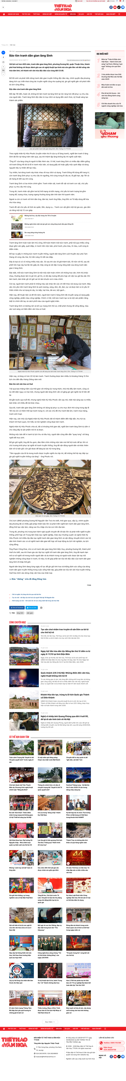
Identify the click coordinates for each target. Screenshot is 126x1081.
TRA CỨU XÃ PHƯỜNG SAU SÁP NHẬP (95, 1)
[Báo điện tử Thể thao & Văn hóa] (63, 7)
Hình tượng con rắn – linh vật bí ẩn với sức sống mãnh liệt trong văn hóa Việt (35, 601)
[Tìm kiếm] (3, 7)
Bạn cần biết (110, 14)
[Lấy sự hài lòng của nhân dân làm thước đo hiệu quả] (21, 970)
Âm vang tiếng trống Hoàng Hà (35, 232)
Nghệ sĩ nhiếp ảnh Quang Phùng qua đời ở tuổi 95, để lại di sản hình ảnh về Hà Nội (64, 717)
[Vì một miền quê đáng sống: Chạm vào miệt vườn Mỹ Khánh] (50, 747)
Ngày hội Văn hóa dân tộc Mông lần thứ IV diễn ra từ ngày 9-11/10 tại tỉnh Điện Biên (65, 652)
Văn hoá (12, 45)
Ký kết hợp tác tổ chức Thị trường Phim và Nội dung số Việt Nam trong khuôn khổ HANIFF (78, 815)
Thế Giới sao (99, 14)
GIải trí (89, 14)
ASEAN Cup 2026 (13, 14)
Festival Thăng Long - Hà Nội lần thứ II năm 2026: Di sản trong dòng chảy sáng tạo (77, 787)
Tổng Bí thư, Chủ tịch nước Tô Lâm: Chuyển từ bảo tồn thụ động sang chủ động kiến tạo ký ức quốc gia (50, 898)
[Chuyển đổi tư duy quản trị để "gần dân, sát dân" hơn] (78, 747)
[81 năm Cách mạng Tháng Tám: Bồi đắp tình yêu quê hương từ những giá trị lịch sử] (21, 998)
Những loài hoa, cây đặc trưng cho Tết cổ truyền (40, 216)
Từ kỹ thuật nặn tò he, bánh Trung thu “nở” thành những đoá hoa (50, 982)
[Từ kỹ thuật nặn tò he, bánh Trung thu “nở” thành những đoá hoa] (50, 970)
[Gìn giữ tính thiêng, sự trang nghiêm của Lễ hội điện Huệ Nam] (21, 885)
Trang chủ (4, 45)
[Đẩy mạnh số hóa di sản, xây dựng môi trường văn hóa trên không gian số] (78, 998)
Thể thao (36, 14)
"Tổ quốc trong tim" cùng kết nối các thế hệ (77, 954)
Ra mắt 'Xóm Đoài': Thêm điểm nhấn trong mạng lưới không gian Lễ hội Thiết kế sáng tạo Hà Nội (21, 815)
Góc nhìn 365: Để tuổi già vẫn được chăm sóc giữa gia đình (48, 869)
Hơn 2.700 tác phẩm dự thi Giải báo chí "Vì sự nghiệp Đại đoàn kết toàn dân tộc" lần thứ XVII (78, 983)
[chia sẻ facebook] (3, 57)
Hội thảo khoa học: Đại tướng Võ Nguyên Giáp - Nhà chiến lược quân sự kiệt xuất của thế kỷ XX (20, 842)
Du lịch (81, 14)
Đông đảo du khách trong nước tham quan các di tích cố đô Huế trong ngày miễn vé (77, 927)
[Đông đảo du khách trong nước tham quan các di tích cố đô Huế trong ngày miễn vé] (78, 915)
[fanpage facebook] (111, 7)
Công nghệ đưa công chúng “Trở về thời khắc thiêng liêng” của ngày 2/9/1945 (49, 955)
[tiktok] (119, 7)
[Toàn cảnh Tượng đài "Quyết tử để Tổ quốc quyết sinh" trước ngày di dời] (21, 747)
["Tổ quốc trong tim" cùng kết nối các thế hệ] (78, 943)
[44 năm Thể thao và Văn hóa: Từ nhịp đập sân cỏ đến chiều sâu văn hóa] (78, 857)
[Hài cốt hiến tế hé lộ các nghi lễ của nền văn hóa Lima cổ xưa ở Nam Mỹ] (21, 915)
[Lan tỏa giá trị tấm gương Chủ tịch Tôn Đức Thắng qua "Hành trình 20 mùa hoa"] (50, 830)
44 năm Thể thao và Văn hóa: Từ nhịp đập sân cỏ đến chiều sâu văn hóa (77, 870)
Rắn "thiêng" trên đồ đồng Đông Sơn (29, 579)
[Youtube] (120, 1)
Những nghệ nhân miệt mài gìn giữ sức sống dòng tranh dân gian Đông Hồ (49, 224)
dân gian (30, 613)
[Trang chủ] (3, 14)
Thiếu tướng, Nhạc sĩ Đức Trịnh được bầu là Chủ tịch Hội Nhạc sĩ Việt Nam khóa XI (49, 1010)
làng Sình (20, 613)
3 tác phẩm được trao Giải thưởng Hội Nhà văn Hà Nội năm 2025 (111, 76)
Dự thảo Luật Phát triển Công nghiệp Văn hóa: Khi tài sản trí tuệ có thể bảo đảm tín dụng (78, 897)
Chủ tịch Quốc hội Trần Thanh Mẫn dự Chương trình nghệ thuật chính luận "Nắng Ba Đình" (21, 787)
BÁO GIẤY (80, 1)
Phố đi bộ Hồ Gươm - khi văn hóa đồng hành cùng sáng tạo (110, 95)
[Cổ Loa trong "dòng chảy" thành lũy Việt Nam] (50, 802)
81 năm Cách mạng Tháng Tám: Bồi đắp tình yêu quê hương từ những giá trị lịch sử (20, 1010)
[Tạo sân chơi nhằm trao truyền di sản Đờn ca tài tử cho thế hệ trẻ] (24, 634)
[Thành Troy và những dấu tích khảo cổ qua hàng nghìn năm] (78, 830)
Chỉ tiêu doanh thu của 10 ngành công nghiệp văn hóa (112, 105)
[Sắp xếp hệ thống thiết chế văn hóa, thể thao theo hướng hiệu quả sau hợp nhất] (21, 943)
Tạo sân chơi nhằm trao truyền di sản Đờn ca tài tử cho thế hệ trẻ (65, 631)
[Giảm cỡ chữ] (3, 74)
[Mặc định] (3, 70)
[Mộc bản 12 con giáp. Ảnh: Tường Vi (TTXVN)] (50, 487)
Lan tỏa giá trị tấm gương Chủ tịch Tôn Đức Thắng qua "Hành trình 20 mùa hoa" (50, 842)
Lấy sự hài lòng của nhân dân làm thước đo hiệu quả (21, 982)
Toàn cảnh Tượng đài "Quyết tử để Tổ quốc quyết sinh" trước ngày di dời (21, 760)
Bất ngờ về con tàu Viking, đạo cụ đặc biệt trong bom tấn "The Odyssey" (50, 927)
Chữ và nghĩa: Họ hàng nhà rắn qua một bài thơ (26, 594)
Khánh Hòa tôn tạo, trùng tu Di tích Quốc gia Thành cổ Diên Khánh (65, 696)
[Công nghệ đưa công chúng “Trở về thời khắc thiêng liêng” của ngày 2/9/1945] (50, 943)
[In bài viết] (3, 62)
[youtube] (115, 7)
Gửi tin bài (112, 1)
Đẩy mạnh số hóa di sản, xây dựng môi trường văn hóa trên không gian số (78, 1010)
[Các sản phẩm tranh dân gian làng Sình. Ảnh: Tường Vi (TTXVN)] (50, 125)
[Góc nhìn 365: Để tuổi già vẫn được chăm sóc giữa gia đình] (50, 857)
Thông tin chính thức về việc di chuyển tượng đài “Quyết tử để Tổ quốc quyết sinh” (50, 787)
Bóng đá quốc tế (61, 14)
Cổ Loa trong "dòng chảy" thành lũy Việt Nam (49, 814)
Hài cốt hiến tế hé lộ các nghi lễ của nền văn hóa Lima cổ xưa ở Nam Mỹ (20, 927)
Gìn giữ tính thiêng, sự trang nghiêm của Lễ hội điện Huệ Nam (21, 896)
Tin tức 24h (26, 14)
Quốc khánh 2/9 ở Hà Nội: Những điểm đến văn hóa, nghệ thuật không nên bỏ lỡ (65, 674)
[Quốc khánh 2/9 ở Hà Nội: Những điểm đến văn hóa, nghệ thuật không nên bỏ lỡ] (24, 678)
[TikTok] (124, 1)
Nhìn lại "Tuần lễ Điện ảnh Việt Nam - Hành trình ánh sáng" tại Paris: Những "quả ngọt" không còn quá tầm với (111, 64)
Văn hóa (73, 14)
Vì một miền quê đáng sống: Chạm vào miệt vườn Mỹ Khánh (49, 759)
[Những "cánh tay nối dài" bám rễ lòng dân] (21, 857)
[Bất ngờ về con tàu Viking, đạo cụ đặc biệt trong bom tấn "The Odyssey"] (50, 915)
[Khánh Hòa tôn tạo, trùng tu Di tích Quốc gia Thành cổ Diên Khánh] (24, 699)
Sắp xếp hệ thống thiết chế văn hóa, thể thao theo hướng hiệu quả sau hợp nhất (20, 955)
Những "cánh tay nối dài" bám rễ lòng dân (20, 869)
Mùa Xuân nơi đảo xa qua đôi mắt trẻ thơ (111, 86)
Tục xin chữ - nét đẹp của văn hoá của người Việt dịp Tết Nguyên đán (33, 597)
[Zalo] (123, 7)
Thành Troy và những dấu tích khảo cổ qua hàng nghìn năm (77, 841)
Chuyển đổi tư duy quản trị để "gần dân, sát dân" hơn (77, 759)
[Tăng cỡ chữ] (3, 66)
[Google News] (78, 61)
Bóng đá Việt (47, 14)
